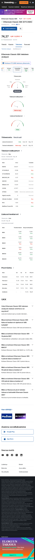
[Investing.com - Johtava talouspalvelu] (10, 2)
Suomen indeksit (14, 7)
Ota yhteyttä (5, 472)
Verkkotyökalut (23, 472)
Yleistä (3, 44)
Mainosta (4, 468)
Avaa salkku (22, 468)
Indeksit (4, 7)
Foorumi (27, 44)
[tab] (9, 69)
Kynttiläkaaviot (17, 49)
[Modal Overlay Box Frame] (17, 549)
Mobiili (21, 464)
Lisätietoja (4, 464)
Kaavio (11, 44)
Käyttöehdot (4, 537)
